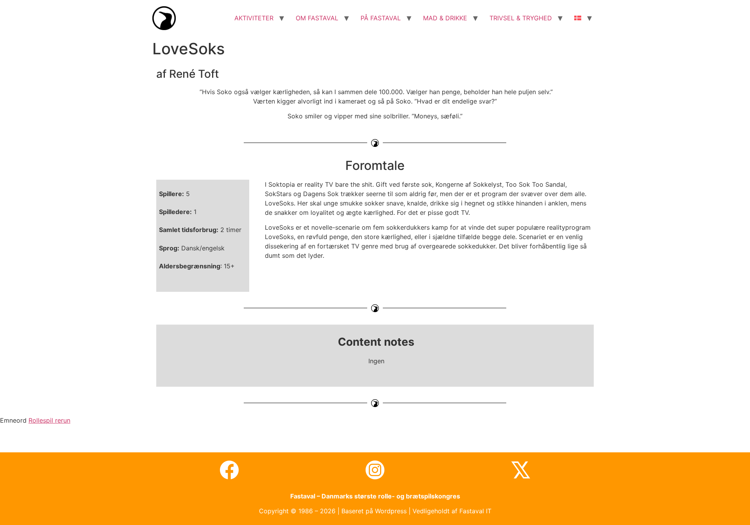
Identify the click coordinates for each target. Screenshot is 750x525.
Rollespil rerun (49, 420)
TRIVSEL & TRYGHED (520, 18)
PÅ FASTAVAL (381, 18)
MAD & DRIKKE (445, 18)
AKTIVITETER (253, 18)
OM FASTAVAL (317, 18)
